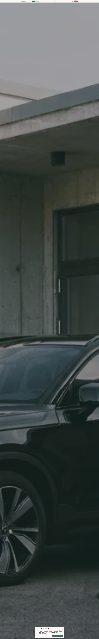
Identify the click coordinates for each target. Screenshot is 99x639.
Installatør (37, 1)
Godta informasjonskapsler (57, 635)
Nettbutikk (60, 1)
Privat (33, 1)
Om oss (65, 1)
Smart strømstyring (54, 1)
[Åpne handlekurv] (72, 1)
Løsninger (47, 1)
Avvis (49, 635)
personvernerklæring (42, 633)
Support (75, 1)
